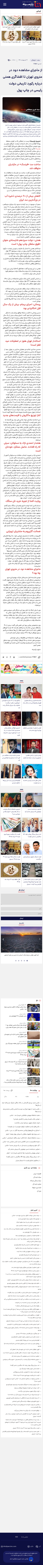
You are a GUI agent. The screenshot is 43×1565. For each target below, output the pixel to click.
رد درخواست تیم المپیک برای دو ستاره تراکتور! (27, 1248)
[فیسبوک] (10, 657)
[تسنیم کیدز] (21, 669)
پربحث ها (6, 1090)
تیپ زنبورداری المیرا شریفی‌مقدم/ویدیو (29, 1255)
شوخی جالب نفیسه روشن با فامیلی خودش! (26, 1119)
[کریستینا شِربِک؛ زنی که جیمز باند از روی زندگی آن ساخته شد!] (33, 1063)
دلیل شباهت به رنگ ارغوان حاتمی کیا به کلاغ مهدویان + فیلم (23, 1280)
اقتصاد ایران (37, 1174)
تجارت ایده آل (37, 1184)
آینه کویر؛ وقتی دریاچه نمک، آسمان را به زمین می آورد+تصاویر (21, 955)
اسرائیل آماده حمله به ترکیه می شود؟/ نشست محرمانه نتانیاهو (22, 1321)
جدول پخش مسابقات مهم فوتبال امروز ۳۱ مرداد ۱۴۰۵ (25, 1271)
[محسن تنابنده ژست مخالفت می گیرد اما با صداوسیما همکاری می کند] (11, 746)
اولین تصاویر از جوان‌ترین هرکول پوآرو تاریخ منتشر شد (32, 729)
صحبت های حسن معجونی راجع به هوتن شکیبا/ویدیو (25, 1337)
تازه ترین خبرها (36, 1188)
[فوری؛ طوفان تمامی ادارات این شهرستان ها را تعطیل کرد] (31, 21)
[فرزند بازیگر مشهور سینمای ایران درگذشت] (32, 847)
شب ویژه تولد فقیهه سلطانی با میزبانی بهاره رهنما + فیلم (23, 1134)
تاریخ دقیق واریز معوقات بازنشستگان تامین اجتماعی (25, 1401)
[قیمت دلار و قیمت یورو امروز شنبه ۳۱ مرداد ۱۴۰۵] (11, 21)
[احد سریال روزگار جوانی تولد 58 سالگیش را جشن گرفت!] (32, 825)
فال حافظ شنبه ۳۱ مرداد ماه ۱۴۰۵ (11, 42)
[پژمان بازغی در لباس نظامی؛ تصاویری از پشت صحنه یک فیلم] (32, 746)
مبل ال (39, 1191)
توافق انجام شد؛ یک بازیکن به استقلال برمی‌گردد (26, 1411)
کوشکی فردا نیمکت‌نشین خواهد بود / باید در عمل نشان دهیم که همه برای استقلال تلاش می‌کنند (16, 1026)
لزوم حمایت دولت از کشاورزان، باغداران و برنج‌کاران (26, 1372)
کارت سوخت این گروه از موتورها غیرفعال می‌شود (26, 1388)
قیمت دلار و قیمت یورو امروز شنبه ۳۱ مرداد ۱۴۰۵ (11, 28)
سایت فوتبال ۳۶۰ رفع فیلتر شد (18, 1016)
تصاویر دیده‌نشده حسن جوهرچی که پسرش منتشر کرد (33, 810)
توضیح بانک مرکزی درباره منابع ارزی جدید (28, 1219)
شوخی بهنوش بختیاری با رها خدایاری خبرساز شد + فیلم (23, 1153)
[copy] (39, 657)
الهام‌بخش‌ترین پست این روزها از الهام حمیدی (11, 781)
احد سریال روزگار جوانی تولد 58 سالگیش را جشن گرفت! (23, 1157)
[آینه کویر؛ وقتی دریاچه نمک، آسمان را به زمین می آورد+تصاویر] (21, 940)
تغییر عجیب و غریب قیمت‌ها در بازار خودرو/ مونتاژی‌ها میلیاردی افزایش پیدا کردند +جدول (32, 881)
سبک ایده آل (37, 1177)
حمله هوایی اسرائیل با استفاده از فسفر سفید (27, 1226)
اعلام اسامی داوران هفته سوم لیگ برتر (16, 1043)
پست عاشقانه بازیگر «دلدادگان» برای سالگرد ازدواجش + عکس (21, 1138)
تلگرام (31, 1547)
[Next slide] (39, 939)
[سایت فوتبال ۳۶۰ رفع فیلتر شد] (33, 1017)
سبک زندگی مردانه (35, 1181)
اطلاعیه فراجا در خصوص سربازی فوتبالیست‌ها (27, 1236)
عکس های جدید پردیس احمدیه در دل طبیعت (32, 781)
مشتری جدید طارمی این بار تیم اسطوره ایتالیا (27, 1222)
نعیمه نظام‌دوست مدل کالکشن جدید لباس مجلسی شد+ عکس (21, 1142)
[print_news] (14, 657)
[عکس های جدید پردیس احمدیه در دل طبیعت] (32, 771)
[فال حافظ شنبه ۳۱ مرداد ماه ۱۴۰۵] (11, 36)
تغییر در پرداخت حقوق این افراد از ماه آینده (28, 1252)
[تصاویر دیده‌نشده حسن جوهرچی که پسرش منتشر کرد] (32, 800)
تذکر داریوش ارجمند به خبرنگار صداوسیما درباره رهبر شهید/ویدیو (22, 1385)
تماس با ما (24, 1537)
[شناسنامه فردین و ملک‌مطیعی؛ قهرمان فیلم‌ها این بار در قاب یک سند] (32, 691)
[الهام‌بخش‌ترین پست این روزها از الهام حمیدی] (11, 771)
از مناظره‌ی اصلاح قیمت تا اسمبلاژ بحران (28, 1160)
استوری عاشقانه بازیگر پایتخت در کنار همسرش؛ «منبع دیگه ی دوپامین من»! (11, 811)
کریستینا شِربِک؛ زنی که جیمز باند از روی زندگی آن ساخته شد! (16, 1063)
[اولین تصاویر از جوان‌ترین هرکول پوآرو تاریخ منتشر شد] (32, 719)
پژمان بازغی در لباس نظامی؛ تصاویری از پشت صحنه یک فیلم (32, 756)
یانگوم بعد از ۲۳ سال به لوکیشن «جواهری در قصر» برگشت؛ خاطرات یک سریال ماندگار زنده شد (11, 704)
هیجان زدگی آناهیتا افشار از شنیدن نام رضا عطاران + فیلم (24, 1258)
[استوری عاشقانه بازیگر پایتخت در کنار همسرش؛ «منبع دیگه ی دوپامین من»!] (11, 800)
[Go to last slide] (3, 939)
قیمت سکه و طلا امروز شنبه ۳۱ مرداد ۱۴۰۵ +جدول (31, 43)
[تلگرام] (7, 657)
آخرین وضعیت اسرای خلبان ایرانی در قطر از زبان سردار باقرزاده (23, 1293)
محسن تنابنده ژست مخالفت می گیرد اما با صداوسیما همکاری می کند (11, 757)
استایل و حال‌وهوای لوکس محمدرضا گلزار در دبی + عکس (22, 1130)
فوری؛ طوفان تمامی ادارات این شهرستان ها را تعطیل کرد (32, 28)
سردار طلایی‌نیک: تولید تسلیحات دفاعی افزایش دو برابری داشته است (21, 1353)
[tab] (27, 960)
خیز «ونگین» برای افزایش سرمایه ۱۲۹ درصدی (27, 1334)
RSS (16, 1537)
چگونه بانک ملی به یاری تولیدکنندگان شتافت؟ (27, 1306)
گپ (40, 1547)
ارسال (21, 918)
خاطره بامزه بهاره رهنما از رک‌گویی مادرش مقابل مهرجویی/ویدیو (23, 1283)
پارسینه (38, 149)
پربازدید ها (33, 1090)
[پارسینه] (30, 4)
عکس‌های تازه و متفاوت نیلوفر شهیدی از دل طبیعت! (24, 1127)
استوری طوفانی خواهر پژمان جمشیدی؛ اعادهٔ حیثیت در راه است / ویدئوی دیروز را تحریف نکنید (11, 731)
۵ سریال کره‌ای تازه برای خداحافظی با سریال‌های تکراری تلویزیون (22, 1398)
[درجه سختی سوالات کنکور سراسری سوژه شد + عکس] (33, 1008)
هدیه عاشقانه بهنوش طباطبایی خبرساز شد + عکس (25, 1115)
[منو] (5, 4)
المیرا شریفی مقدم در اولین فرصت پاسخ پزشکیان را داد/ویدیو (23, 1324)
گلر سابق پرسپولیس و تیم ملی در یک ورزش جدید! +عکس (22, 1145)
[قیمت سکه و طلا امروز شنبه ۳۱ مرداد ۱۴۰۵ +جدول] (31, 36)
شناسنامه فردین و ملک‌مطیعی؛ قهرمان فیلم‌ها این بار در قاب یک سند (32, 703)
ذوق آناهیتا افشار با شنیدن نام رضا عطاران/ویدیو (26, 1245)
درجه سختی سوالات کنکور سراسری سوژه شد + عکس (15, 1008)
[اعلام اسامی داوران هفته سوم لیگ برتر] (33, 1044)
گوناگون (38, 11)
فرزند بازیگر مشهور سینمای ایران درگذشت (32, 858)
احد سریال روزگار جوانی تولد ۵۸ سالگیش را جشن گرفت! (32, 835)
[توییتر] (3, 657)
